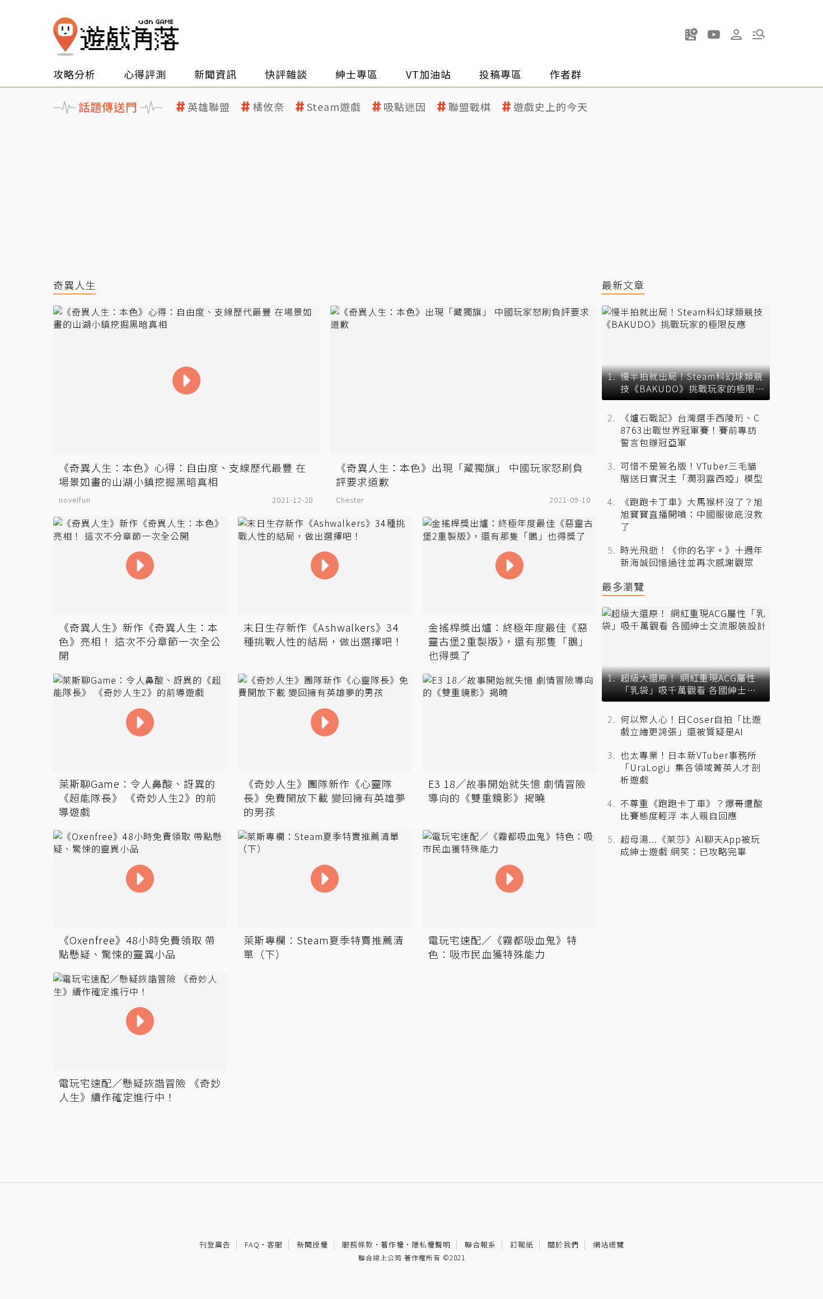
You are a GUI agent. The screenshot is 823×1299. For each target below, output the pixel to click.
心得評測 (145, 74)
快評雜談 (286, 74)
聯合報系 (480, 1244)
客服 (275, 1244)
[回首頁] (116, 36)
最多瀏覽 (623, 586)
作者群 (566, 74)
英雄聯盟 (209, 107)
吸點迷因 (405, 107)
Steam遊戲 (334, 107)
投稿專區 (500, 74)
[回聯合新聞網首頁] (65, 36)
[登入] (736, 34)
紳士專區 (356, 74)
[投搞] (691, 34)
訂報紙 (522, 1244)
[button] (758, 34)
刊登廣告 (215, 1244)
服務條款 (357, 1244)
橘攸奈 (268, 107)
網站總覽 (608, 1244)
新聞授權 (312, 1244)
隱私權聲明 (431, 1244)
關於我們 (563, 1244)
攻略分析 (74, 74)
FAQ (252, 1244)
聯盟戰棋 (469, 107)
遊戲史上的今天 (550, 107)
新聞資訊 (215, 74)
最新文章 (623, 285)
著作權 (392, 1244)
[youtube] (714, 34)
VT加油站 (428, 74)
